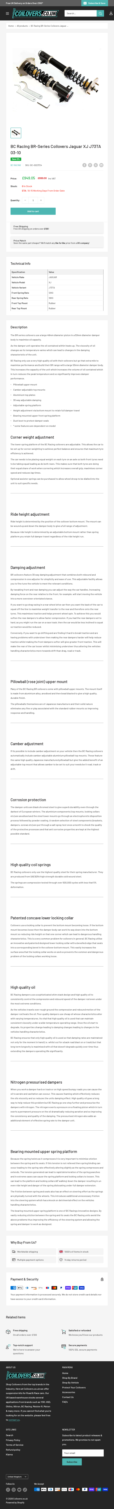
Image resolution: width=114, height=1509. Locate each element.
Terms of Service (14, 1444)
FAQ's (65, 1401)
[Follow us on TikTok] (25, 1490)
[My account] (111, 13)
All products (22, 26)
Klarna (9, 1454)
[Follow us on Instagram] (14, 1490)
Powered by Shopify (15, 1502)
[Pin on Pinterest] (90, 165)
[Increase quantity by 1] (41, 200)
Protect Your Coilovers (74, 1387)
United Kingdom (15, 1476)
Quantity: (15, 200)
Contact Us (68, 1397)
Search (9, 1435)
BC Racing (16, 165)
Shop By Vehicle (70, 1382)
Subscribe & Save (96, 3)
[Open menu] (7, 13)
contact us (14, 1419)
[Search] (100, 13)
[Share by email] (101, 165)
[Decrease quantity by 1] (25, 200)
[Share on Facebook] (84, 165)
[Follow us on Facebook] (8, 1490)
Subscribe (72, 1461)
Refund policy (13, 1449)
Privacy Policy (13, 1440)
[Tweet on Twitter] (96, 165)
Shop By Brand (69, 1377)
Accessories (68, 1392)
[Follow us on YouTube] (19, 1490)
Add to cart (33, 211)
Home (11, 26)
